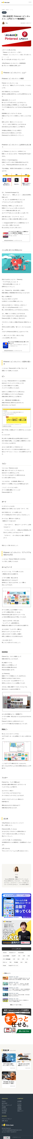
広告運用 (4, 1107)
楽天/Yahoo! (4, 1103)
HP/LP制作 (4, 1111)
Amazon (4, 1101)
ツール (4, 12)
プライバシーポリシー (7, 1118)
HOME (3, 9)
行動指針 (19, 1107)
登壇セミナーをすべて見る (16, 1004)
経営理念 (19, 1105)
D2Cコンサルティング (7, 1105)
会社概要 (19, 1101)
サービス (19, 1103)
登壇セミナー (20, 1111)
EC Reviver (4, 1109)
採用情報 (19, 1109)
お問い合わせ (5, 1120)
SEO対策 (4, 1112)
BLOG (7, 9)
